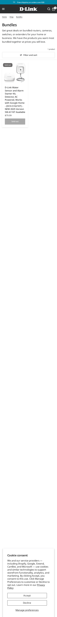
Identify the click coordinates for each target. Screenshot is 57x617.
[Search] (48, 8)
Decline (27, 602)
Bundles (19, 17)
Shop (11, 17)
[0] (53, 8)
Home (4, 17)
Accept (27, 595)
